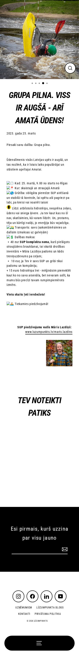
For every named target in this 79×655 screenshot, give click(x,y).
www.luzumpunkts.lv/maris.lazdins (48, 332)
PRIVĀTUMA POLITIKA (48, 613)
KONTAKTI (24, 613)
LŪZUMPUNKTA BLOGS (50, 607)
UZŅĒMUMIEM (23, 607)
